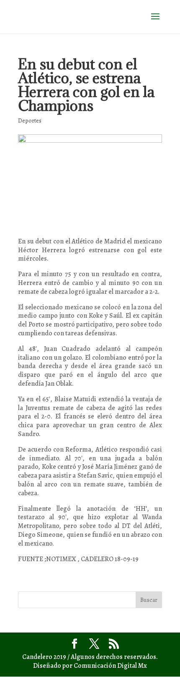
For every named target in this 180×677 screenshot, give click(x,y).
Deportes (29, 121)
